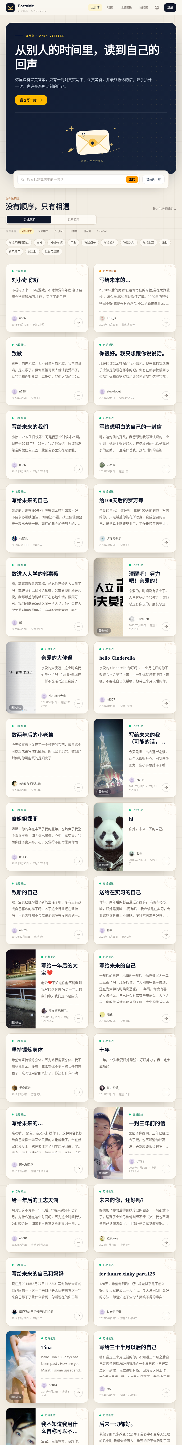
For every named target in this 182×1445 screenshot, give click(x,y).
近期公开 (73, 220)
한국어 (87, 231)
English (59, 231)
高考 (39, 242)
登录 (170, 7)
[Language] (157, 7)
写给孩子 (90, 242)
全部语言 (26, 231)
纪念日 (32, 251)
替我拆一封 (153, 179)
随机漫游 (29, 220)
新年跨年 (14, 251)
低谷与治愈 (52, 251)
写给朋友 (148, 242)
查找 (132, 179)
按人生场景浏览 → (164, 209)
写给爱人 (109, 242)
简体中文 (43, 231)
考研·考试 (56, 242)
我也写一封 (28, 100)
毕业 (73, 242)
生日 (165, 242)
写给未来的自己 (19, 242)
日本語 (73, 231)
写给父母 (129, 242)
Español (102, 231)
